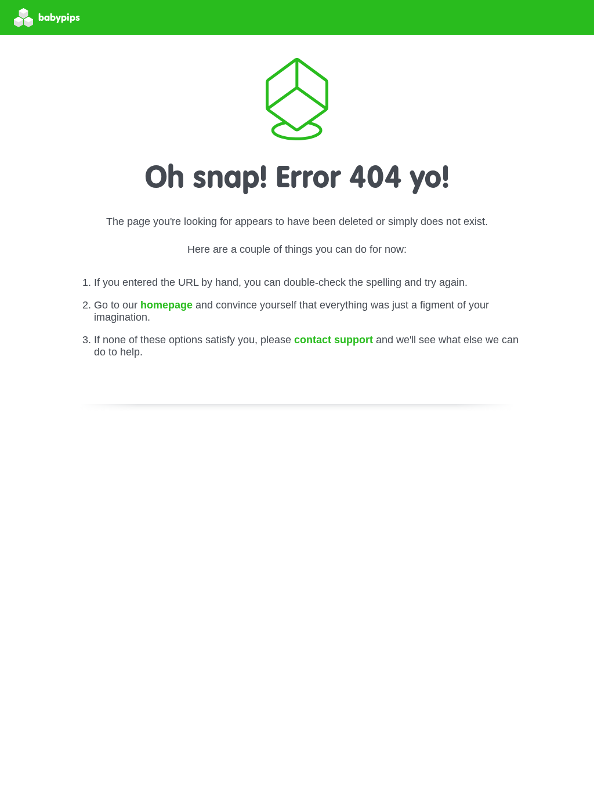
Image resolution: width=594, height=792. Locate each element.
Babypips (59, 17)
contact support (333, 340)
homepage (166, 305)
